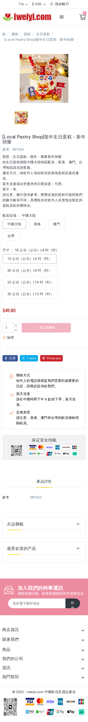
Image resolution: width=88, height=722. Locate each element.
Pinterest (54, 358)
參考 (5, 149)
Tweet (31, 358)
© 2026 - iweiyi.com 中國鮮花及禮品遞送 (44, 691)
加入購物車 (47, 327)
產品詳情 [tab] (44, 481)
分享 (12, 358)
